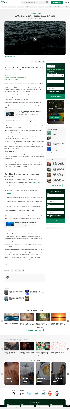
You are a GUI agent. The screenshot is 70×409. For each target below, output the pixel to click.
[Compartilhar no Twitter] (35, 61)
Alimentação (48, 6)
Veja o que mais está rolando (55, 185)
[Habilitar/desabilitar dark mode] (5, 62)
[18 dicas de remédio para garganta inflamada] (58, 373)
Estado (48, 204)
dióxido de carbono (37, 182)
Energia (41, 6)
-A (13, 61)
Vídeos (4, 6)
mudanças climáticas (22, 105)
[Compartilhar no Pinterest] (43, 61)
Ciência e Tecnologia (59, 6)
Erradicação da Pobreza (31, 6)
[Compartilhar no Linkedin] (39, 61)
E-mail (48, 193)
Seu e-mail (49, 86)
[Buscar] (47, 2)
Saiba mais (53, 407)
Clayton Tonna (9, 56)
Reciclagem (21, 6)
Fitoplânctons (9, 193)
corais (37, 231)
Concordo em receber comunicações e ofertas (55, 216)
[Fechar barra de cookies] (65, 407)
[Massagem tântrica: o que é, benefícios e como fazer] (11, 373)
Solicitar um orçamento (55, 116)
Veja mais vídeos (56, 153)
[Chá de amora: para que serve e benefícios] (27, 373)
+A (9, 61)
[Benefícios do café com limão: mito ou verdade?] (43, 373)
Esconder (17, 72)
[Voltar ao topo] (68, 405)
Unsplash (13, 56)
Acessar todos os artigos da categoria (35, 330)
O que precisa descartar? (52, 73)
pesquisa (20, 231)
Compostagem (12, 6)
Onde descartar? (58, 2)
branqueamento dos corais (35, 233)
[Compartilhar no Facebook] (32, 61)
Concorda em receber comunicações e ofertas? (55, 91)
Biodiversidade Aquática (34, 13)
